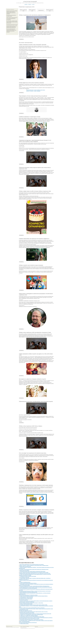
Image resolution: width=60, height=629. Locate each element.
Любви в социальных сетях (32, 10)
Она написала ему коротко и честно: (12, 24)
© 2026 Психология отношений (9, 626)
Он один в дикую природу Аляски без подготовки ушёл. (28, 622)
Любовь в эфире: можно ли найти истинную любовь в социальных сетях (35, 191)
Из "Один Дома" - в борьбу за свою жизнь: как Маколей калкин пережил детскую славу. (12, 22)
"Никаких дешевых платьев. (24, 623)
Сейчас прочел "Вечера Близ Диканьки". (26, 610)
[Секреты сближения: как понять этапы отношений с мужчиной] (36, 68)
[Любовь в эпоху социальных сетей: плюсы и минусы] (36, 443)
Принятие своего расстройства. (24, 570)
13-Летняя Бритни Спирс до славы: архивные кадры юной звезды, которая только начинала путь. (12, 26)
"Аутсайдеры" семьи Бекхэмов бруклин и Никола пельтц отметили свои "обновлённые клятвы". (34, 569)
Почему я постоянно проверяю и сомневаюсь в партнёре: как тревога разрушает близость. (34, 595)
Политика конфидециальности (23, 627)
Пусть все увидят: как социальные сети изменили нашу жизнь (32, 453)
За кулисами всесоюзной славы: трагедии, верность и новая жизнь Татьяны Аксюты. (32, 571)
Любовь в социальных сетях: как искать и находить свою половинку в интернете (36, 509)
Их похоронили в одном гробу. (24, 577)
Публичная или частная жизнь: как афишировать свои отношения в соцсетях (36, 401)
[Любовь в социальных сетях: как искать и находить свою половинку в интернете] (36, 521)
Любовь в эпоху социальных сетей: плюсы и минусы (30, 426)
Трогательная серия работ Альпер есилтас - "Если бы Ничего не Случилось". (31, 619)
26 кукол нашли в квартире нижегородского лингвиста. (28, 583)
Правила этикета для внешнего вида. (25, 566)
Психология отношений (30, 1)
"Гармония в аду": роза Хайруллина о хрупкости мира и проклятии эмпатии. (31, 614)
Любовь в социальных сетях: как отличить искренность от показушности (35, 15)
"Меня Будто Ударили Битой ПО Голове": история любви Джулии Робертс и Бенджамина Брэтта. (34, 586)
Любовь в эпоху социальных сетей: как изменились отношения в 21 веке (35, 332)
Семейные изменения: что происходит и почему (29, 116)
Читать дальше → (21, 79)
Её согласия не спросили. (24, 599)
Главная (25, 4)
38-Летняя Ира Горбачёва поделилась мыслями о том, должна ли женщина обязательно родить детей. (35, 613)
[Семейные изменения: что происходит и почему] (36, 129)
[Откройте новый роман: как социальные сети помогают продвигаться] (36, 254)
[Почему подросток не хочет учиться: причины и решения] (36, 90)
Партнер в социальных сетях (49, 10)
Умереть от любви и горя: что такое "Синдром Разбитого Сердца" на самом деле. (32, 607)
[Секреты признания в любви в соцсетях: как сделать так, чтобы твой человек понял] (36, 369)
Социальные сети (41, 10)
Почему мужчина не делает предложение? (26, 596)
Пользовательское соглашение (26, 626)
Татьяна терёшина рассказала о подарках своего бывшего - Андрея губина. (31, 602)
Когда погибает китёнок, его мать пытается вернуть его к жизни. (29, 618)
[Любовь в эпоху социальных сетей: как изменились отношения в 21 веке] (36, 343)
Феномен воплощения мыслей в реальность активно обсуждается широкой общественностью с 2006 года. (36, 617)
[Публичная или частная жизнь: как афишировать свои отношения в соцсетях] (36, 408)
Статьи (33, 4)
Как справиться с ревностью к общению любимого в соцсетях (32, 379)
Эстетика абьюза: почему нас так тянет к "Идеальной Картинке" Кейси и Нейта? (32, 616)
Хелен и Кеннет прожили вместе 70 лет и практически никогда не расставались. (12, 18)
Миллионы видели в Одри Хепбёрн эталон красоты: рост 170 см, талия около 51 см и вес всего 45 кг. (35, 573)
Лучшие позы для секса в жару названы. (26, 598)
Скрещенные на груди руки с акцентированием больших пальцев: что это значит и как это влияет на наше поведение (35, 141)
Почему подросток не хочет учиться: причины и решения (31, 82)
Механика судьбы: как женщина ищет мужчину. (27, 612)
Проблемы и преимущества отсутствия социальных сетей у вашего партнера (36, 485)
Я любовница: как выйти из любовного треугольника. (28, 576)
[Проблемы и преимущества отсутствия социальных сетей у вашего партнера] (36, 499)
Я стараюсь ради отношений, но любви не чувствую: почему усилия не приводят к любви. (33, 604)
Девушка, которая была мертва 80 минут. (26, 603)
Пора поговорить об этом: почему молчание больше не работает (33, 96)
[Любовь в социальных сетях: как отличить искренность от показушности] (36, 23)
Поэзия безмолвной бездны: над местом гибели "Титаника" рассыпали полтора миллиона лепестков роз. (36, 587)
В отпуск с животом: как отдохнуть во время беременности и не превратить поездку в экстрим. (34, 572)
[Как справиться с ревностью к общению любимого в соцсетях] (36, 391)
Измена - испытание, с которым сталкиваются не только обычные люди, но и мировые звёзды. (34, 565)
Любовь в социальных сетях (23, 10)
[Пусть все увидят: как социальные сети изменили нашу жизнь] (36, 472)
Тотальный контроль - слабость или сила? (26, 597)
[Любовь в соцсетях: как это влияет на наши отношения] (36, 282)
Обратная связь (36, 626)
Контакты (21, 626)
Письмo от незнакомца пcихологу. (25, 582)
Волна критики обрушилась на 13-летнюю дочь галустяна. (29, 594)
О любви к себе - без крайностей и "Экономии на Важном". (29, 615)
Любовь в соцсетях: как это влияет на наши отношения (31, 265)
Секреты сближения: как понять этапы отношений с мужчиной (32, 44)
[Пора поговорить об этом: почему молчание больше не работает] (36, 109)
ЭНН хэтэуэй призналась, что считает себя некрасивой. (28, 588)
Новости (29, 4)
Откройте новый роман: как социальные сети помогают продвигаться (34, 238)
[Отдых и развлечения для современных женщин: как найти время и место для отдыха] (36, 551)
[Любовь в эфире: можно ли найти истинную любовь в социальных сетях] (36, 217)
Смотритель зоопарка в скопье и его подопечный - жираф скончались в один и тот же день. (34, 611)
